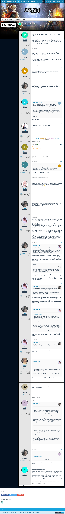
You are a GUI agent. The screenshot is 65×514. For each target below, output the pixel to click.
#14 (61, 306)
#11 (61, 217)
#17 (61, 383)
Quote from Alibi (37, 245)
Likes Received (22, 59)
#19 (61, 449)
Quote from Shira (37, 286)
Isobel (42, 156)
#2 (61, 48)
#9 (61, 181)
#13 (61, 283)
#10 (61, 201)
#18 (61, 400)
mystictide (34, 25)
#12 (61, 242)
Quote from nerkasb (37, 165)
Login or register (56, 1)
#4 (61, 82)
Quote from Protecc (37, 453)
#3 (61, 67)
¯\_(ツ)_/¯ (56, 138)
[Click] (2, 503)
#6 (61, 123)
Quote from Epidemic (38, 102)
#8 (61, 161)
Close (62, 512)
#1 (61, 32)
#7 (61, 144)
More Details (58, 512)
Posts (21, 44)
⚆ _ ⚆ (57, 136)
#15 (61, 339)
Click (5, 502)
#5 (61, 99)
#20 (61, 466)
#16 (61, 357)
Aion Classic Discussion (8, 501)
